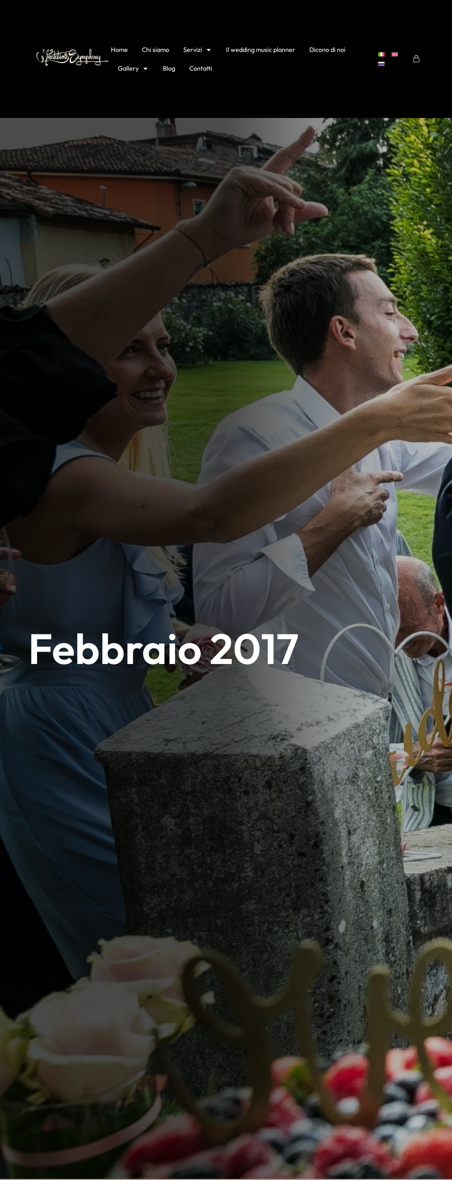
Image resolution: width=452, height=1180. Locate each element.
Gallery (128, 68)
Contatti (200, 68)
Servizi (192, 50)
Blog (169, 68)
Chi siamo (155, 50)
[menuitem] (381, 54)
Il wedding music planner (260, 50)
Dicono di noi (327, 50)
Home (119, 50)
